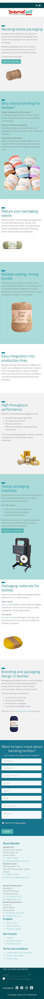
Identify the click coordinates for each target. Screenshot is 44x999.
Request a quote (13, 929)
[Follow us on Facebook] (21, 987)
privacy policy (24, 978)
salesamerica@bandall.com (17, 861)
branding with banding (24, 711)
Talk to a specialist (11, 61)
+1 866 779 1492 (12, 858)
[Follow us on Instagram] (26, 987)
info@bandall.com (13, 899)
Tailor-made (11, 923)
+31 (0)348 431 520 (13, 896)
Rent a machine (13, 926)
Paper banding (7, 604)
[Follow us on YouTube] (31, 987)
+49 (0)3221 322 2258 (14, 913)
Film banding (7, 617)
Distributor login (13, 943)
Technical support (14, 940)
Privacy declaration (14, 955)
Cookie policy (12, 958)
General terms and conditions (19, 952)
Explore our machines (12, 530)
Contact (9, 938)
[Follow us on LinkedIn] (16, 987)
